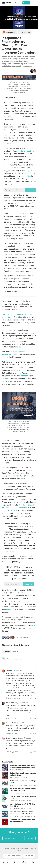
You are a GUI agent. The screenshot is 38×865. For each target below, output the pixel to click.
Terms (26, 848)
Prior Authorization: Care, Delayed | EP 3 (23, 797)
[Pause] (2, 26)
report (14, 86)
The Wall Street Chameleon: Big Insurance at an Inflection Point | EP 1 (22, 813)
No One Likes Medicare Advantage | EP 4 (23, 782)
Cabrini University (24, 151)
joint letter (14, 510)
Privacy (20, 848)
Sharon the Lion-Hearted (14, 738)
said (22, 479)
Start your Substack (14, 856)
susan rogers (10, 703)
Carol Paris (10, 670)
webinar (17, 90)
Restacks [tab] (15, 652)
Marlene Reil (10, 723)
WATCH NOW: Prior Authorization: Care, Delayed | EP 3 (23, 790)
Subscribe (26, 3)
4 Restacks (25, 637)
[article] (19, 767)
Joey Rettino (19, 70)
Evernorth (6, 379)
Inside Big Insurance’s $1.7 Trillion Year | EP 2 (22, 805)
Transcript (26, 32)
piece (32, 625)
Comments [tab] (6, 652)
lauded (9, 609)
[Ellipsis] (35, 670)
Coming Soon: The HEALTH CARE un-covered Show (22, 821)
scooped (24, 376)
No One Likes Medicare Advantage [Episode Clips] (23, 774)
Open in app (10, 32)
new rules (20, 601)
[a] (4, 767)
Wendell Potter (7, 70)
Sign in (34, 3)
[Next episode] (7, 26)
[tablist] (10, 652)
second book (27, 176)
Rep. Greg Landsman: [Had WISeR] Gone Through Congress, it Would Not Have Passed (23, 766)
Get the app (29, 856)
